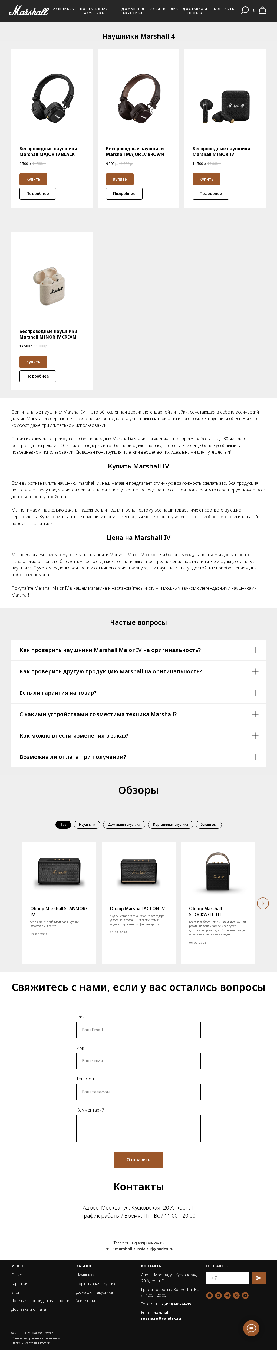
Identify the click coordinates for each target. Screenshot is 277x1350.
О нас (16, 1274)
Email (81, 1017)
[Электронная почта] (245, 1295)
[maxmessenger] (218, 1295)
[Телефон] (236, 1295)
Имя (80, 1048)
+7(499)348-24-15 (147, 1243)
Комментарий (90, 1110)
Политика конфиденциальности (40, 1300)
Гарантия (19, 1283)
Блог (15, 1292)
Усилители (164, 9)
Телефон (85, 1079)
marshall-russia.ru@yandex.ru (144, 1248)
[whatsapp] (209, 1295)
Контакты (224, 9)
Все (63, 824)
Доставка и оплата (195, 11)
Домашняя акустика (132, 11)
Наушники (61, 9)
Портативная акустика (94, 11)
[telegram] (227, 1295)
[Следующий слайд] (263, 903)
